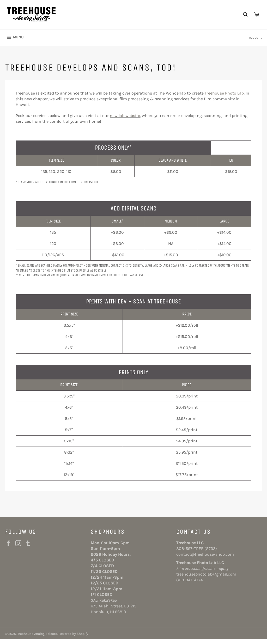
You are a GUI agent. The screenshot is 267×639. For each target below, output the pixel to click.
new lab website (125, 115)
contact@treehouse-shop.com (205, 554)
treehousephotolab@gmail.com (206, 574)
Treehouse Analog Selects (37, 634)
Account (255, 37)
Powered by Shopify (73, 634)
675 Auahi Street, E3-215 (113, 605)
